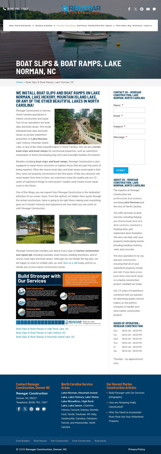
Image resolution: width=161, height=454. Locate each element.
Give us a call (70, 263)
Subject (119, 126)
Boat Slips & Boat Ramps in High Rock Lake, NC (42, 329)
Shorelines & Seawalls (44, 26)
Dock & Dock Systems (23, 26)
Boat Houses (82, 26)
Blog (129, 26)
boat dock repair (134, 276)
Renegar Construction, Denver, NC (46, 449)
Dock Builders (23, 440)
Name (118, 105)
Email (118, 116)
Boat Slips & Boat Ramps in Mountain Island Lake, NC (45, 337)
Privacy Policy (136, 449)
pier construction (127, 260)
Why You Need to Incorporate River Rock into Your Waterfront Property (126, 417)
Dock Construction (81, 440)
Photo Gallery (121, 26)
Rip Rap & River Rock (96, 26)
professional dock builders (128, 198)
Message (120, 137)
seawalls (129, 249)
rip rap (140, 256)
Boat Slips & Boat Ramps (66, 26)
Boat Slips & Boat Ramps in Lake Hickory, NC (41, 333)
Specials (108, 26)
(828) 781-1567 (17, 9)
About (11, 26)
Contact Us (147, 26)
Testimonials (137, 26)
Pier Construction (59, 440)
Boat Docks (100, 440)
